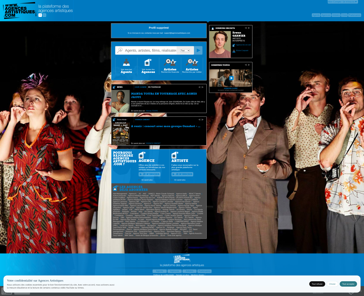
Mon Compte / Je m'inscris (341, 2)
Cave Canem (140, 87)
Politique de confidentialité (163, 275)
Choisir (332, 284)
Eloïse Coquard (242, 51)
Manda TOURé (152, 111)
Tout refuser (317, 284)
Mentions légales (198, 275)
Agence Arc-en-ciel (243, 45)
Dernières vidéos (220, 65)
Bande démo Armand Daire (231, 90)
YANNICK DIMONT (142, 120)
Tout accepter (348, 284)
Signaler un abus (183, 275)
